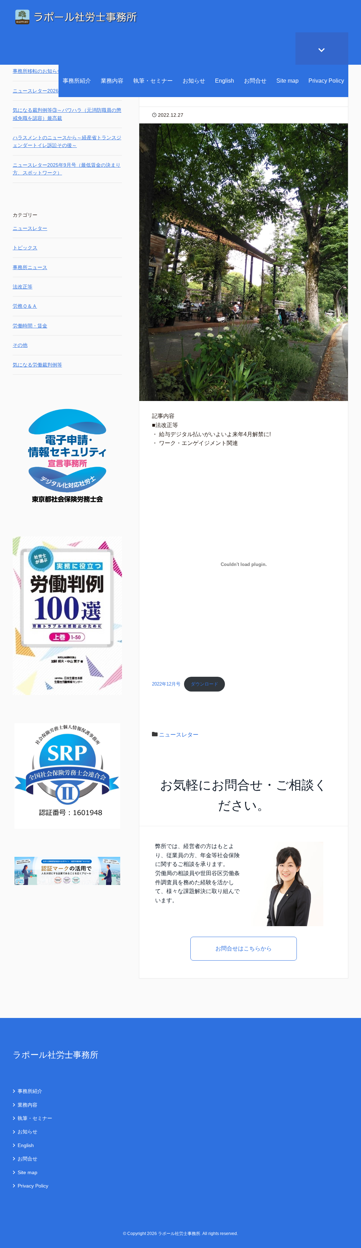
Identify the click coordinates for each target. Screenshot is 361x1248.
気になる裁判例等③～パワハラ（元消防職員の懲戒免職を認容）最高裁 (67, 114)
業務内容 (112, 81)
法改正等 (22, 286)
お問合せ (255, 81)
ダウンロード (204, 684)
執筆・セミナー (153, 81)
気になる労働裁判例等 (37, 365)
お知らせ (194, 81)
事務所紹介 (77, 81)
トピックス (25, 247)
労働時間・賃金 (30, 326)
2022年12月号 (166, 684)
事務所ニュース (30, 267)
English (224, 81)
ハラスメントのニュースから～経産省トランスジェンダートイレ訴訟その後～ (67, 141)
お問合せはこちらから (243, 948)
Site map (287, 81)
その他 (20, 345)
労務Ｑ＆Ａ (25, 306)
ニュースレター (178, 735)
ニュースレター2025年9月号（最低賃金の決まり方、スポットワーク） (67, 169)
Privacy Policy (326, 81)
